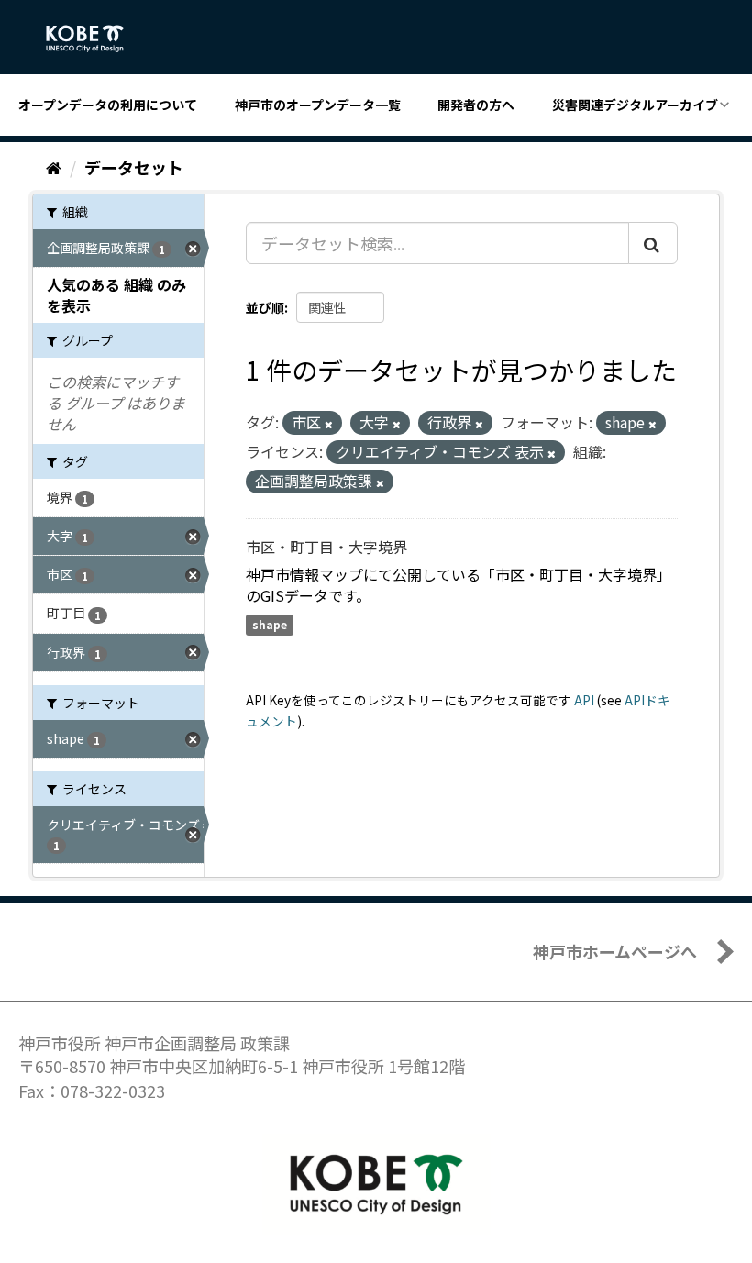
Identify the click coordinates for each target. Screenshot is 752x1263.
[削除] (329, 423)
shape (269, 624)
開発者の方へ (475, 104)
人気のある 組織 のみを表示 (116, 294)
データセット (133, 167)
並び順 (265, 307)
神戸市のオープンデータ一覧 (318, 104)
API (584, 700)
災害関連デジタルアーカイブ (635, 104)
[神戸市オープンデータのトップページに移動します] (95, 38)
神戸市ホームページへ (615, 951)
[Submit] (653, 243)
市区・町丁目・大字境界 (326, 547)
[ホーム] (53, 167)
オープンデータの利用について (107, 104)
